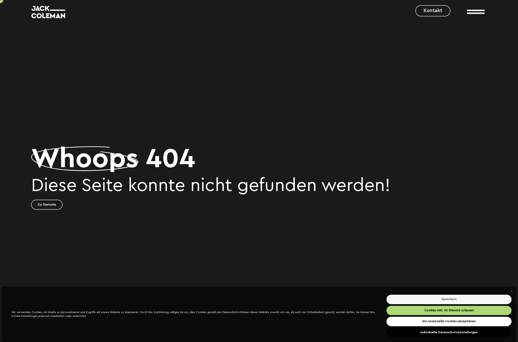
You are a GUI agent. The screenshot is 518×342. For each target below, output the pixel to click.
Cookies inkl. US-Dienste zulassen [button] (449, 310)
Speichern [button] (449, 299)
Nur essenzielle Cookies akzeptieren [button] (449, 321)
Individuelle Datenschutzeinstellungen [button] (449, 332)
